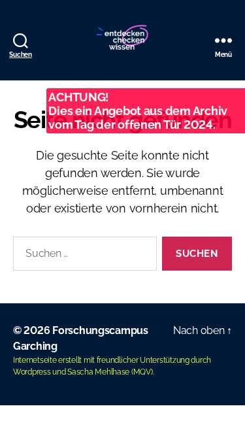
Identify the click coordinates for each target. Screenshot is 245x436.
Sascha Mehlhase (98, 372)
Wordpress (32, 372)
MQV (142, 372)
